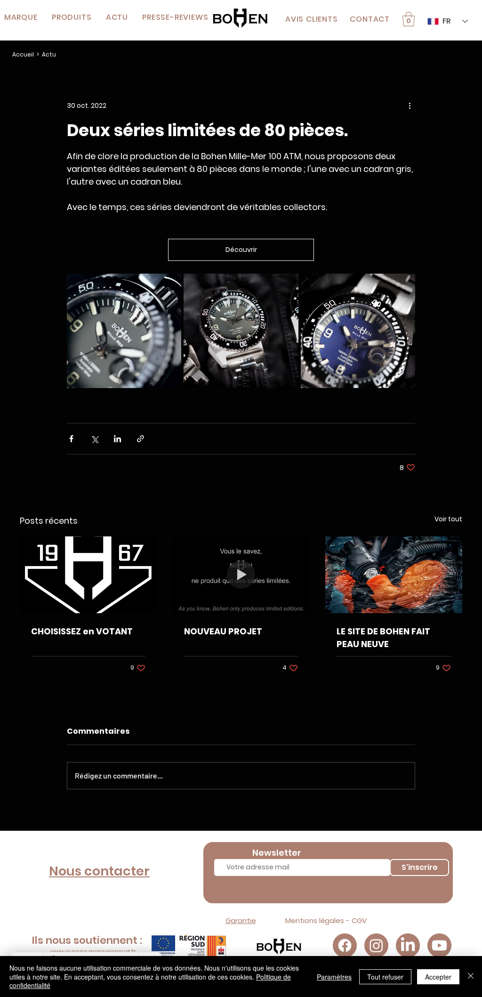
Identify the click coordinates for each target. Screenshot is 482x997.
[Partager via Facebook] (71, 438)
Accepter (438, 976)
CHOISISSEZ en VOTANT (82, 631)
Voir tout (448, 519)
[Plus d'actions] (409, 106)
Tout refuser (385, 976)
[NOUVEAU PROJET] (241, 575)
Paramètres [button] (334, 976)
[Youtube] (439, 945)
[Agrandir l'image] (124, 331)
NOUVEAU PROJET (223, 631)
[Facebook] (344, 945)
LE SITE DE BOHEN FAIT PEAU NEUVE (383, 637)
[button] (72, 17)
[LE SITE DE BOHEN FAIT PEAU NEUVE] (393, 574)
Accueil (23, 54)
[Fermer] (470, 976)
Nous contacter (99, 871)
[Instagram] (376, 945)
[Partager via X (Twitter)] (94, 438)
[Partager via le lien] (140, 438)
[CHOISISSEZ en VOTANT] (88, 574)
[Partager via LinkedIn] (117, 438)
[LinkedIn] (408, 945)
